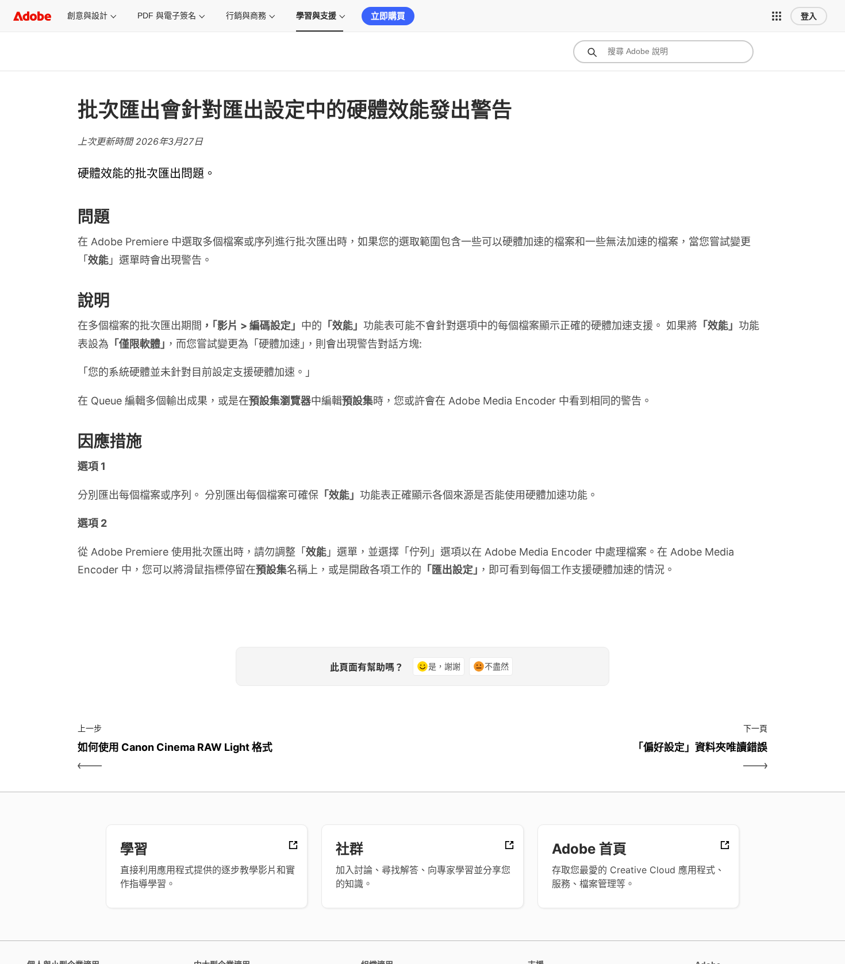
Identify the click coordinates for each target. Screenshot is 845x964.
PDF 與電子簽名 (166, 15)
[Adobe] (32, 16)
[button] (776, 16)
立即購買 (388, 16)
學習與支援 (316, 15)
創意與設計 (87, 15)
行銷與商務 (246, 15)
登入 (809, 16)
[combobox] (663, 51)
